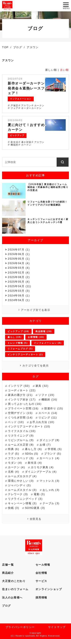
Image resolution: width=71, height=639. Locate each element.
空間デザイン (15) (20, 412)
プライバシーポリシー (20, 627)
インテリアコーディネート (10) (29, 426)
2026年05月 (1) (19, 258)
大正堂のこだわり (14, 580)
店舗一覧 (8, 564)
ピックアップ (17, 135)
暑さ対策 (26, 142)
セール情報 (43, 564)
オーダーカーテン (31, 108)
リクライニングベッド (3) (25, 498)
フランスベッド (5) (21, 458)
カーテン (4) (16, 467)
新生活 (14, 142)
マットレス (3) (50, 480)
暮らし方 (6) (33, 449)
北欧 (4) (13, 471)
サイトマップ (57, 627)
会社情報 (41, 572)
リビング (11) (47, 417)
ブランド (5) (52, 453)
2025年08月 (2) (19, 277)
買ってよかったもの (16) (24, 403)
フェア (14, 108)
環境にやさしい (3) (21, 480)
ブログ (6, 605)
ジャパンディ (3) (19, 485)
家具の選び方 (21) (20, 394)
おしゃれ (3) (51, 489)
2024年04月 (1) (19, 300)
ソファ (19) (46, 394)
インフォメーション (20, 99)
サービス (41, 580)
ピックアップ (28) (18, 331)
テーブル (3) (51, 503)
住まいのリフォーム (15, 589)
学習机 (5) (55, 449)
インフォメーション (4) (48, 343)
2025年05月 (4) (19, 281)
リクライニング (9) (21, 435)
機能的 (14, 144)
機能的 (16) (49, 399)
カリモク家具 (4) (42, 467)
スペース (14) (47, 412)
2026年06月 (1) (19, 254)
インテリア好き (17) (22, 399)
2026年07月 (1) (19, 249)
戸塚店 (14, 105)
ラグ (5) (13, 453)
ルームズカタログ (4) (22, 476)
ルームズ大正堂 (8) (21, 444)
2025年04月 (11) (19, 286)
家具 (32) (42, 385)
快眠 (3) (13, 507)
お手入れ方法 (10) (42, 422)
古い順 (64, 69)
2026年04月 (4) (19, 263)
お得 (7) (45, 444)
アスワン (26, 105)
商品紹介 (8, 572)
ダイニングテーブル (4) (41, 471)
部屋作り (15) (53, 408)
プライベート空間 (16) (23, 408)
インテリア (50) (19, 385)
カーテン (39, 105)
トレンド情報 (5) (17, 343)
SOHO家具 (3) (35, 507)
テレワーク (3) (18, 494)
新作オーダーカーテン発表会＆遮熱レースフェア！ (26, 88)
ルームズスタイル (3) (22, 489)
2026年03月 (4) (19, 267)
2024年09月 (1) (19, 295)
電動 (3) (39, 494)
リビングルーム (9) (21, 440)
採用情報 (41, 597)
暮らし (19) (14, 337)
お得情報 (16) (36, 337)
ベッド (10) (16, 422)
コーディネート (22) (22, 390)
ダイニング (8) (50, 440)
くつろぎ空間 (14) (20, 417)
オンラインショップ (49, 589)
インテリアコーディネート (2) (25, 354)
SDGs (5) (31, 453)
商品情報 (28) (43, 331)
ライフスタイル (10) (22, 431)
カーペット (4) (50, 458)
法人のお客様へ (12, 597)
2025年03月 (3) (19, 290)
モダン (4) (15, 462)
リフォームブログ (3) (20, 348)
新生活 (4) (35, 462)
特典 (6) (13, 449)
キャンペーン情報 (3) (22, 503)
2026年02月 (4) (19, 272)
